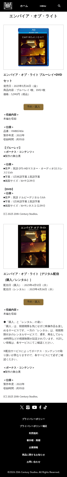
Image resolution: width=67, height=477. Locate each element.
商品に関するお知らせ (33, 454)
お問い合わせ (33, 462)
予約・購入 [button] (33, 106)
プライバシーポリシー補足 (33, 426)
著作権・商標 (33, 440)
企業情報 (33, 447)
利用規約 (33, 433)
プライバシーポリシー (33, 419)
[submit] (59, 6)
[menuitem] (24, 5)
